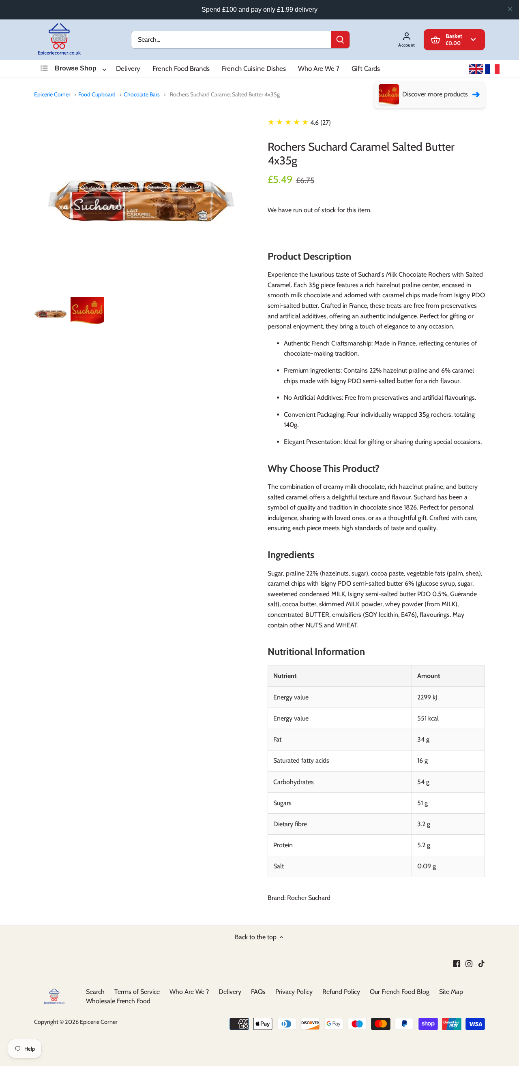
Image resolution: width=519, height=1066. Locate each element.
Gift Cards (366, 68)
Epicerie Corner (52, 94)
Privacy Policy (294, 992)
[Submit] (340, 39)
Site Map (451, 992)
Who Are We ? (318, 68)
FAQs (258, 992)
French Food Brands (181, 68)
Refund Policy (341, 992)
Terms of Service (137, 992)
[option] (50, 313)
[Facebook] (456, 963)
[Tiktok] (481, 963)
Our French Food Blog (399, 992)
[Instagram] (468, 963)
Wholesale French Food (118, 1000)
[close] (510, 9)
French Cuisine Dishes (254, 68)
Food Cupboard (97, 94)
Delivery (128, 68)
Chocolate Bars (142, 94)
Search (95, 992)
